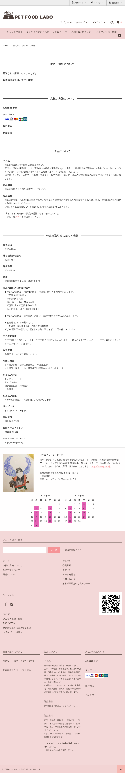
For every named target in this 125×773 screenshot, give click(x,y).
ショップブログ (15, 32)
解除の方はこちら (73, 550)
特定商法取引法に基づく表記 (17, 627)
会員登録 (116, 3)
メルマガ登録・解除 (106, 32)
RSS (5, 623)
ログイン (97, 3)
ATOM (12, 623)
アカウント (79, 3)
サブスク (56, 32)
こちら (18, 217)
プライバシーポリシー (13, 632)
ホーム (6, 45)
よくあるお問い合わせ (37, 32)
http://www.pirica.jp (101, 466)
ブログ (6, 614)
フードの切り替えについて (78, 32)
